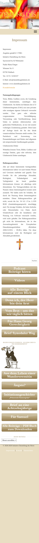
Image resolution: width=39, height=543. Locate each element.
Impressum (10, 450)
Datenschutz (28, 450)
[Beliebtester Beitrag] (19, 302)
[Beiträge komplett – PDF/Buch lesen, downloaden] (19, 427)
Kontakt (19, 450)
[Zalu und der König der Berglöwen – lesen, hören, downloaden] (19, 417)
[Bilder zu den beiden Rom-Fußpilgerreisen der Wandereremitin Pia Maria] (10, 357)
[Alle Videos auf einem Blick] (19, 280)
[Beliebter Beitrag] (19, 312)
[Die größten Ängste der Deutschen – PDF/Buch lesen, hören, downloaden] (19, 385)
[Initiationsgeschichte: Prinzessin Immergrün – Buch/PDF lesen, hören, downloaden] (19, 396)
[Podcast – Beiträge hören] (19, 270)
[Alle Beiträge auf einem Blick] (19, 291)
